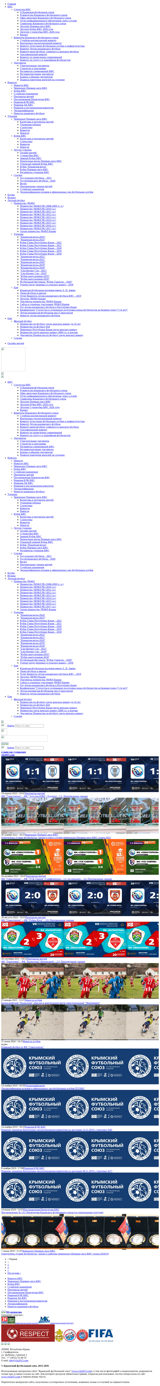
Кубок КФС (20, 91)
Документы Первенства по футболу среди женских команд (51, 335)
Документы (20, 62)
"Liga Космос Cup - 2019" (33, 273)
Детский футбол (16, 200)
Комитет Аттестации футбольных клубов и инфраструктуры (52, 46)
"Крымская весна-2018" (32, 267)
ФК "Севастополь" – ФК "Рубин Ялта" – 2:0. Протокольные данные (37, 920)
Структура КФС (22, 9)
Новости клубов (33, 1000)
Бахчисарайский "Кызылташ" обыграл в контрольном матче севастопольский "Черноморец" (50, 1003)
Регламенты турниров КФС (34, 172)
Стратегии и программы (33, 68)
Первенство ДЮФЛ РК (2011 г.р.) (38, 211)
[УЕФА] (82, 1341)
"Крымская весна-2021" (32, 259)
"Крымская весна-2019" (32, 265)
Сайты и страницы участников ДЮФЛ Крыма (44, 304)
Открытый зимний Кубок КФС (36, 164)
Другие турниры (23, 150)
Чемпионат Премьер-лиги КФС (30, 88)
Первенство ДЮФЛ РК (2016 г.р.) (38, 225)
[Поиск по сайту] (2, 721)
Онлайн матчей (28, 152)
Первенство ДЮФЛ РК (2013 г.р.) (38, 217)
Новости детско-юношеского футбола (40, 315)
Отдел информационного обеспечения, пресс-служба (48, 20)
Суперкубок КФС (29, 155)
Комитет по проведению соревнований (41, 57)
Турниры (12, 116)
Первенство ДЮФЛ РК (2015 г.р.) (38, 223)
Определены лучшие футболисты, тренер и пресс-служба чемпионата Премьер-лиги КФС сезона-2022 (56, 837)
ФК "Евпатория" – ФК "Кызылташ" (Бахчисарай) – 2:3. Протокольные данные (43, 961)
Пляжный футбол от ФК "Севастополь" (22, 1047)
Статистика (26, 127)
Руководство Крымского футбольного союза (43, 15)
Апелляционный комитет (33, 54)
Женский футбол (23, 321)
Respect (24, 34)
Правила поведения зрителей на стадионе (42, 79)
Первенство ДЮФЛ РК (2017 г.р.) (38, 228)
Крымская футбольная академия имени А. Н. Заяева (47, 290)
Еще (16, 287)
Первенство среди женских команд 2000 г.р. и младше (49, 332)
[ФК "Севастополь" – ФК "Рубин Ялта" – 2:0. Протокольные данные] (32, 914)
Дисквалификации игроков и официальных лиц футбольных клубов (56, 192)
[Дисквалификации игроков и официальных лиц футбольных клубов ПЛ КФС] (32, 1082)
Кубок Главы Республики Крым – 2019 (41, 251)
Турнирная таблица (30, 124)
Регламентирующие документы (37, 74)
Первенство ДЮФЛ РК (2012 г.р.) (38, 214)
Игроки (12, 197)
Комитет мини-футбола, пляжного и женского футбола (49, 51)
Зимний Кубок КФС (31, 158)
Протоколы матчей (24, 96)
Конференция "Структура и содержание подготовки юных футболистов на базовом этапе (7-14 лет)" (74, 310)
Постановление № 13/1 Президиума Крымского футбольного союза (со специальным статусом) (52, 1212)
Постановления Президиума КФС (32, 99)
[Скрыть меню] (2, 743)
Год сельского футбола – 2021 (36, 178)
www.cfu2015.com (81, 1371)
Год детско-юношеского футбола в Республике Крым (48, 307)
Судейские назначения (26, 93)
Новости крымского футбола (29, 113)
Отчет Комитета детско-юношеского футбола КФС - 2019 (50, 296)
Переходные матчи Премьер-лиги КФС (41, 161)
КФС (10, 6)
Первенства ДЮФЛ (24, 203)
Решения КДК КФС (24, 102)
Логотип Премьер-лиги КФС (35, 26)
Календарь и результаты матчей (37, 121)
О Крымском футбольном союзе (37, 12)
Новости (12, 82)
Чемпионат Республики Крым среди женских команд (48, 329)
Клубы (11, 194)
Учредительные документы (34, 65)
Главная (12, 3)
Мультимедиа (14, 1312)
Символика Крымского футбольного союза (43, 23)
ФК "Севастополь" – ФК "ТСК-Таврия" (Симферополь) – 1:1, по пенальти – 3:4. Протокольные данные (56, 879)
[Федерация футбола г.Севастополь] (70, 1341)
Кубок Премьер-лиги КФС (34, 169)
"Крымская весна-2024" (32, 237)
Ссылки (18, 175)
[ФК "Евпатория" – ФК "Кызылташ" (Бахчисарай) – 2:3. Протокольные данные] (32, 956)
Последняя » (14, 1273)
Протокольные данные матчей (36, 186)
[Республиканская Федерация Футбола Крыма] (59, 1341)
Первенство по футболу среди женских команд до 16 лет (50, 324)
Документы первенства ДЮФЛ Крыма (40, 301)
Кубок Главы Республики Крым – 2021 (41, 245)
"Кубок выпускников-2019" (35, 276)
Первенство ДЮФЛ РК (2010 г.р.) (38, 208)
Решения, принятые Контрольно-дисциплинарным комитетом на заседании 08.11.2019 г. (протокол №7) (56, 1171)
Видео (23, 183)
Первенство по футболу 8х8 (35, 326)
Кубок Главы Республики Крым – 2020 (41, 248)
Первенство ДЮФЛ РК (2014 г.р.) (38, 220)
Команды (25, 130)
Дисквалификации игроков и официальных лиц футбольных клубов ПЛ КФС (43, 1088)
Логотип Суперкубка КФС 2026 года (40, 32)
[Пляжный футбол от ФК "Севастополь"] (32, 1038)
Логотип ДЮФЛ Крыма (33, 298)
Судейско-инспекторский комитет (38, 40)
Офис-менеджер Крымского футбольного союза (45, 18)
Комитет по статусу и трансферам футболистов (45, 60)
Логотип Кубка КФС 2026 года (36, 29)
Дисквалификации (24, 110)
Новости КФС (21, 85)
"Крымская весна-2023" (32, 239)
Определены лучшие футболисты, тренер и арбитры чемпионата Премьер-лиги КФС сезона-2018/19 (55, 1253)
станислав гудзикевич (13, 752)
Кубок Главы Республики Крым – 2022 (41, 242)
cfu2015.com (8, 755)
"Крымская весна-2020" (32, 262)
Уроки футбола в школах (33, 293)
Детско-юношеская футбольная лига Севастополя (46, 312)
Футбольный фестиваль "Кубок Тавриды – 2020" (46, 282)
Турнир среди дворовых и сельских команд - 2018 (46, 284)
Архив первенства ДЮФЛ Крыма (38, 231)
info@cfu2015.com (18, 1360)
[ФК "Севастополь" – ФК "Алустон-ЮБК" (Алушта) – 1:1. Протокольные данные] (32, 790)
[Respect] (28, 1341)
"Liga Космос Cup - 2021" (33, 270)
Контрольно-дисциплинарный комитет (41, 43)
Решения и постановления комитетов (34, 107)
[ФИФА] (101, 1341)
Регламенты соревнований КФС (37, 71)
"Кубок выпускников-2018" (35, 279)
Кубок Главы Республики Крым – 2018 (41, 253)
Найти (10, 725)
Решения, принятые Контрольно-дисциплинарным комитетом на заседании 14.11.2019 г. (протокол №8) (56, 1129)
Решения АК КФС (23, 105)
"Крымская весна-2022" (32, 256)
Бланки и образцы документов (36, 77)
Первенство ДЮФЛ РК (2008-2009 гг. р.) (41, 206)
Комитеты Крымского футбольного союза (36, 37)
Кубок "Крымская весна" (33, 166)
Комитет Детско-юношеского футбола (40, 48)
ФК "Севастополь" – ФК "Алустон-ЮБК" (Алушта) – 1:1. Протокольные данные (44, 796)
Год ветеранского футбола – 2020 (37, 180)
